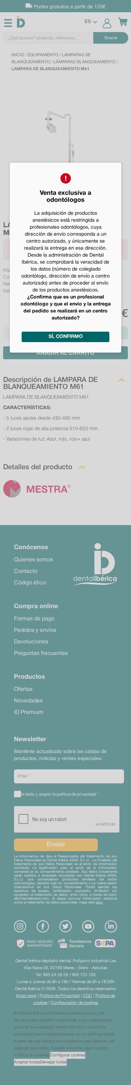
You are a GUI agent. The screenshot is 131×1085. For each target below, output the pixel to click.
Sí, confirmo (66, 336)
